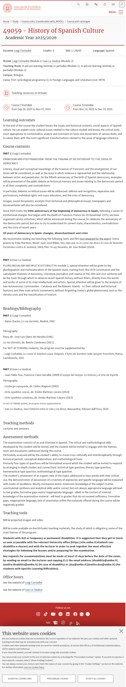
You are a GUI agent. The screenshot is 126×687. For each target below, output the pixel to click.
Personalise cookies (57, 678)
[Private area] (105, 4)
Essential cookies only (20, 678)
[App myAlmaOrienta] (63, 622)
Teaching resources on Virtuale (29, 93)
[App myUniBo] (55, 622)
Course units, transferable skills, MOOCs (43, 21)
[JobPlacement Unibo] (70, 622)
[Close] (121, 631)
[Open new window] (38, 614)
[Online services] (96, 4)
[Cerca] (79, 4)
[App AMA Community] (78, 622)
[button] (83, 12)
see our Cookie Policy (34, 667)
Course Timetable (22, 105)
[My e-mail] (113, 4)
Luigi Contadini (22, 51)
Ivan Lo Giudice (51, 61)
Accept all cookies (95, 678)
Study (15, 21)
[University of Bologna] (22, 8)
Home (6, 21)
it (122, 4)
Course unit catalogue (78, 21)
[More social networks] (88, 614)
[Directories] (87, 4)
